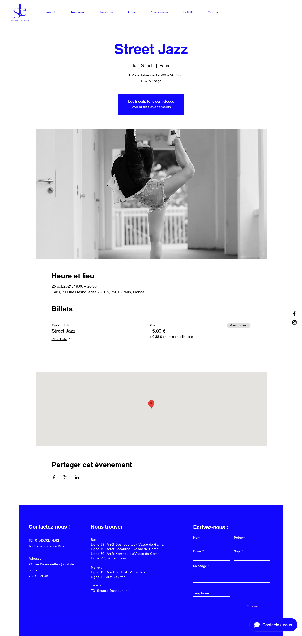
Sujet (237, 551)
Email (197, 551)
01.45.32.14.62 (47, 540)
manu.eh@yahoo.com (103, 621)
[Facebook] (294, 314)
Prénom (240, 537)
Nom (196, 537)
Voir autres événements (151, 107)
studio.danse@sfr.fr (52, 546)
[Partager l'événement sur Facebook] (54, 477)
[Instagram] (294, 322)
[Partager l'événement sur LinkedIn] (77, 477)
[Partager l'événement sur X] (65, 477)
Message (200, 566)
